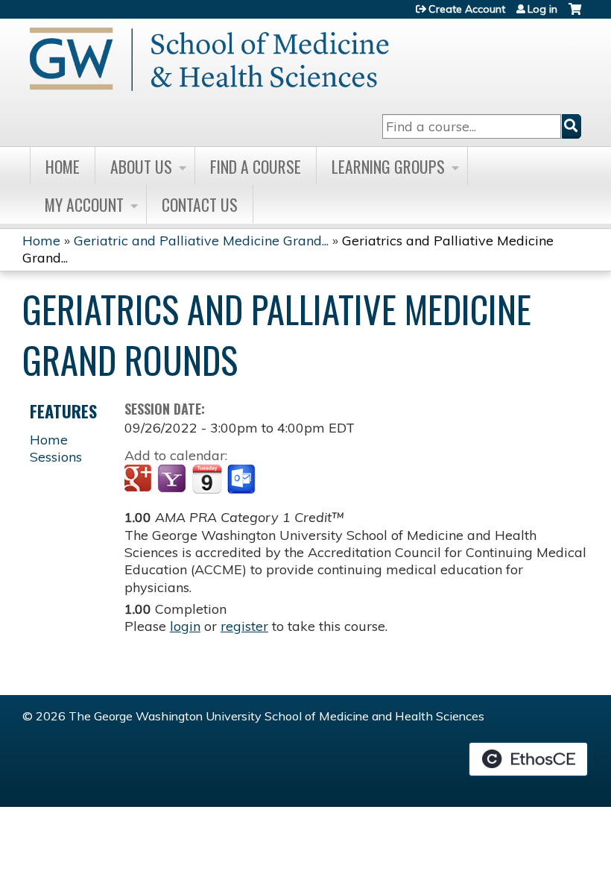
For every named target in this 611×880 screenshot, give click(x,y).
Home (62, 166)
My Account (84, 204)
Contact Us (200, 204)
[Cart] (575, 14)
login (185, 626)
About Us (141, 166)
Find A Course (255, 166)
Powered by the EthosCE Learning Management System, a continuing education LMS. (528, 759)
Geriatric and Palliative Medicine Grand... (201, 240)
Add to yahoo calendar (173, 479)
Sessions (56, 456)
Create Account (466, 9)
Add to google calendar (139, 479)
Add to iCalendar (206, 479)
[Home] (209, 59)
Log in (542, 9)
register (244, 626)
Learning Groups (388, 166)
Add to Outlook (242, 479)
